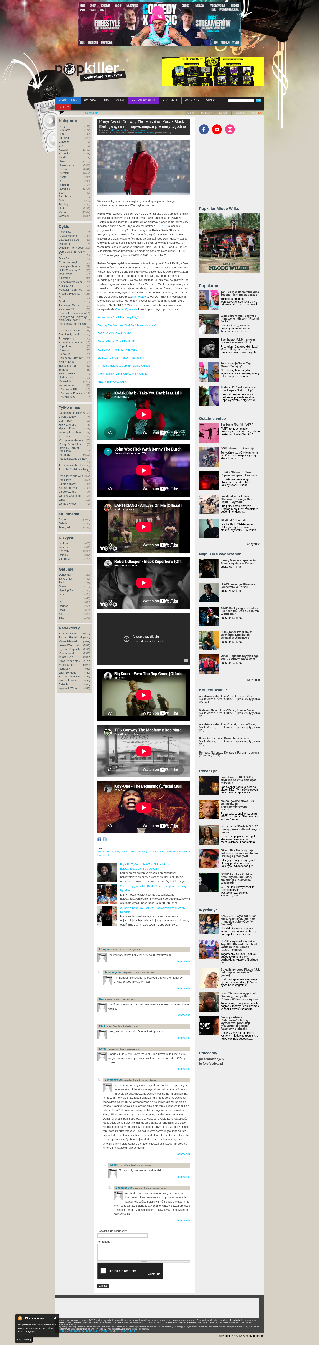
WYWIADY (192, 100)
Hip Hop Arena (67, 424)
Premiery (64, 173)
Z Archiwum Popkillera (72, 393)
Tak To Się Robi (68, 365)
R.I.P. (62, 180)
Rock (62, 609)
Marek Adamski (68, 641)
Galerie (63, 523)
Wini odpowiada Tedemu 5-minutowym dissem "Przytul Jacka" (240, 318)
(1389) (86, 657)
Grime (62, 586)
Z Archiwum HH (68, 389)
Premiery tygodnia (69, 334)
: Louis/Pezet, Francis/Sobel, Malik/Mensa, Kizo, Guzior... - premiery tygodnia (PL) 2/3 (229, 698)
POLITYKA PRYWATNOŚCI (98, 1331)
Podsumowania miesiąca (74, 323)
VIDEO (210, 100)
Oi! (60, 297)
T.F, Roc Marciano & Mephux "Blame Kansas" (124, 365)
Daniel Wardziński (69, 645)
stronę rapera (140, 296)
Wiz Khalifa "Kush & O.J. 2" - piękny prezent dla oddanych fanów (240, 829)
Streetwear (65, 196)
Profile (62, 177)
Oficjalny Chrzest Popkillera (69, 449)
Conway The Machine (123, 851)
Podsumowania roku (71, 465)
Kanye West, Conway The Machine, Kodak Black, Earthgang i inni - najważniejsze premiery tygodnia (142, 124)
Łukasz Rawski (68, 680)
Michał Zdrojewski (69, 676)
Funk (62, 582)
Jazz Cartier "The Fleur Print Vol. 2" (117, 349)
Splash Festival (68, 487)
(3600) (86, 637)
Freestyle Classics (69, 266)
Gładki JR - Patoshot (234, 520)
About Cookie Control (19, 1318)
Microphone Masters (71, 440)
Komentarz (104, 1241)
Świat (62, 200)
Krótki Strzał (66, 285)
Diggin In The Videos (71, 247)
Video (62, 212)
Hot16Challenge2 (69, 270)
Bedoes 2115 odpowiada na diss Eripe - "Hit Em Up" (239, 389)
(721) (87, 676)
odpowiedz (183, 961)
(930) (87, 669)
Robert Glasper (173, 851)
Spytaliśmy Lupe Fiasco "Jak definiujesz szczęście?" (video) (240, 972)
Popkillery (65, 480)
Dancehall (65, 574)
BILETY (64, 107)
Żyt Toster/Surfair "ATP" (237, 424)
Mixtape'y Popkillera (70, 444)
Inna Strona (65, 274)
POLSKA (90, 100)
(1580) (86, 653)
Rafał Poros (66, 684)
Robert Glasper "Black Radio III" (116, 341)
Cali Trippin (65, 420)
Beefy (62, 126)
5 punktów (65, 232)
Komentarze (66, 153)
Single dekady (67, 483)
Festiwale (64, 543)
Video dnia (65, 381)
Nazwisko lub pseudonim (112, 1230)
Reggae (63, 606)
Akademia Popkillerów (72, 412)
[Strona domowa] (90, 72)
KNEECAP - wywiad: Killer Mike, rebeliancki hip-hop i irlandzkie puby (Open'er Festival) (239, 920)
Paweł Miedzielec (69, 661)
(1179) (86, 661)
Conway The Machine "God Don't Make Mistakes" (126, 325)
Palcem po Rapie (69, 305)
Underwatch (66, 377)
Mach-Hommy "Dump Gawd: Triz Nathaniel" (123, 373)
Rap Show (65, 346)
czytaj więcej (24, 1339)
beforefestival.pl (211, 1063)
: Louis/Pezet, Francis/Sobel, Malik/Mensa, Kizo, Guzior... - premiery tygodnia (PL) (229, 713)
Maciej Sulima (67, 664)
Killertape (64, 278)
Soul (61, 613)
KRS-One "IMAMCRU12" (112, 381)
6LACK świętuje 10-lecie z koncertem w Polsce (238, 586)
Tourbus (63, 369)
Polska (63, 169)
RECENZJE (170, 100)
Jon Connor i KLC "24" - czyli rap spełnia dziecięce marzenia (238, 779)
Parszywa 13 (66, 309)
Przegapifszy (66, 338)
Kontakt (223, 112)
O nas (190, 112)
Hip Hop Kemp (67, 428)
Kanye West (103, 851)
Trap (61, 617)
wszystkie (253, 544)
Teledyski (64, 527)
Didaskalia (65, 243)
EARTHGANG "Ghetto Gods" (114, 333)
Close (55, 1318)
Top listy (63, 204)
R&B (61, 602)
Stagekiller (65, 354)
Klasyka (63, 149)
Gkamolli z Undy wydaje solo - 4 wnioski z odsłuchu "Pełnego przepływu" (239, 853)
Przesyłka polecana (70, 342)
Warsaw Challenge (70, 495)
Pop (61, 598)
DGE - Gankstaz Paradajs (237, 448)
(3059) (86, 641)
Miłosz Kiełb (66, 657)
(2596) (86, 645)
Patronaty (206, 112)
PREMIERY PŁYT (144, 100)
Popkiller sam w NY (70, 330)
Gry (61, 145)
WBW (62, 499)
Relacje (63, 555)
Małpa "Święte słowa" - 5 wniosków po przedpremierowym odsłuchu (237, 805)
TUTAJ (161, 226)
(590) (87, 684)
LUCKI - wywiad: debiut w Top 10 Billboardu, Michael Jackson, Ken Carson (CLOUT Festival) (239, 945)
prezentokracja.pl (212, 1059)
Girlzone (64, 141)
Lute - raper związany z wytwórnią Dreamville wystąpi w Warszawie (236, 634)
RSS (255, 112)
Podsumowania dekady (73, 458)
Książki (63, 157)
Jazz (61, 594)
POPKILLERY (68, 100)
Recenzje (64, 188)
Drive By (64, 258)
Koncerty (64, 551)
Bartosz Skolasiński (70, 637)
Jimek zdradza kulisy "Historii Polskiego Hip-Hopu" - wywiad (236, 499)
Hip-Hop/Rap (66, 590)
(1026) (86, 665)
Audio (62, 519)
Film (61, 134)
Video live (65, 558)
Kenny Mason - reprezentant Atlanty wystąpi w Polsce (239, 562)
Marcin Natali (66, 653)
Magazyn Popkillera (70, 289)
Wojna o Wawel (68, 503)
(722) (87, 672)
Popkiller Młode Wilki (71, 476)
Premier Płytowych (126, 309)
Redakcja (64, 668)
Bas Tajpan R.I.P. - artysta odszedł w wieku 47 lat (238, 341)
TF (109, 855)
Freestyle (64, 137)
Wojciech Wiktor (68, 688)
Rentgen (64, 350)
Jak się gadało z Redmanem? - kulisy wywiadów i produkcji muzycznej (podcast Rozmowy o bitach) (235, 1023)
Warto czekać (67, 385)
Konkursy (64, 436)
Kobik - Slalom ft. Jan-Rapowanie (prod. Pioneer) (239, 474)
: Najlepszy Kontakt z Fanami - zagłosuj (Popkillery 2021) (229, 754)
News (62, 161)
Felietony (64, 130)
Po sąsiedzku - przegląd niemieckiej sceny (73, 318)
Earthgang (142, 851)
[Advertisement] (148, 936)
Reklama (240, 112)
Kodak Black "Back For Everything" (117, 317)
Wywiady (64, 216)
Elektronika (65, 578)
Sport (62, 192)
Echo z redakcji (68, 262)
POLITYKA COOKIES (126, 1331)
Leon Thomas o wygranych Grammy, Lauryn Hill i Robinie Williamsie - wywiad (240, 996)
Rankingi (64, 184)
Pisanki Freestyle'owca (72, 313)
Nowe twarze (66, 165)
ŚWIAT (120, 100)
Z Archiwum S (67, 397)
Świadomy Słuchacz (71, 357)
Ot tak (62, 301)
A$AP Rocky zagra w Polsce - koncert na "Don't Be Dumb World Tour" (240, 610)
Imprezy (63, 547)
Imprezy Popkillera (70, 432)
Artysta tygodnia (68, 235)
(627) (87, 680)
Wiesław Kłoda (67, 672)
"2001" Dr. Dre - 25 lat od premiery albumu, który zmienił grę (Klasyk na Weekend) (237, 878)
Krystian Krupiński (69, 649)
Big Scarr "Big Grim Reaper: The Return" (121, 357)
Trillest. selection (69, 373)
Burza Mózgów (67, 416)
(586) (87, 688)
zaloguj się (91, 112)
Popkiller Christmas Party (74, 469)
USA (106, 100)
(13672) (86, 633)
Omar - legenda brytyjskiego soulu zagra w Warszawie (240, 657)
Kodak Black (156, 851)
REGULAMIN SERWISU (69, 1331)
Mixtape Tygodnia (69, 293)
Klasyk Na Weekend (71, 281)
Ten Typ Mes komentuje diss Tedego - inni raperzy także (240, 293)
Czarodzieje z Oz (69, 239)
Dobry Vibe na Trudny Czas (72, 253)
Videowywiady (67, 491)
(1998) (86, 649)
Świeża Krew (66, 361)
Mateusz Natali (67, 633)
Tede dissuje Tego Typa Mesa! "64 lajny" (236, 365)
